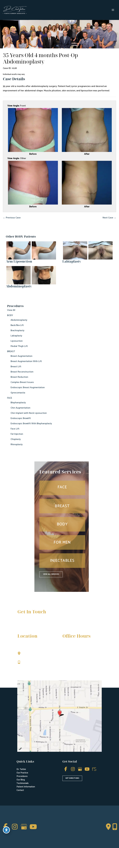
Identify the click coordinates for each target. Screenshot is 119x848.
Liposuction (17, 341)
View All (11, 310)
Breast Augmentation (21, 356)
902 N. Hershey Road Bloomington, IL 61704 (34, 655)
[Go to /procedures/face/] (62, 488)
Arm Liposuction (19, 261)
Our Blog (21, 779)
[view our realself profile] (94, 769)
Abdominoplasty (19, 320)
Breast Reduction (19, 377)
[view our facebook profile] (65, 769)
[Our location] (115, 827)
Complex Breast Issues (22, 382)
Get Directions (30, 668)
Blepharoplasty (18, 403)
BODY (10, 315)
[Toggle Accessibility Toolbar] (6, 829)
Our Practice (22, 772)
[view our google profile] (80, 769)
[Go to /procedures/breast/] (62, 506)
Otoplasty (16, 439)
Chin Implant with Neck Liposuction (29, 413)
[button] (51, 574)
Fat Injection (17, 434)
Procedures (22, 776)
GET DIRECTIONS (72, 778)
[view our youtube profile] (87, 769)
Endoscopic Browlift (21, 418)
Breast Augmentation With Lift (26, 361)
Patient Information (26, 786)
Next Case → (109, 218)
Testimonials (23, 783)
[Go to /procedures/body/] (62, 524)
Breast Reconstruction (22, 372)
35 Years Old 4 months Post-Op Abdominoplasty (40, 58)
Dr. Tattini (21, 769)
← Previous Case (12, 218)
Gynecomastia (18, 393)
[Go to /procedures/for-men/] (62, 542)
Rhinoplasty (17, 444)
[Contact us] (108, 827)
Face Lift (15, 429)
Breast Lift (16, 367)
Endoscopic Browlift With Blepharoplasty (31, 424)
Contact (20, 790)
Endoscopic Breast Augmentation (28, 387)
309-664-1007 (30, 662)
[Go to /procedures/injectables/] (62, 560)
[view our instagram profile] (73, 769)
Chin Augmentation (20, 408)
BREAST (11, 351)
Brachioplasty (17, 330)
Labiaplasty (16, 336)
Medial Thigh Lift (19, 346)
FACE (9, 398)
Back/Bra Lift (17, 325)
